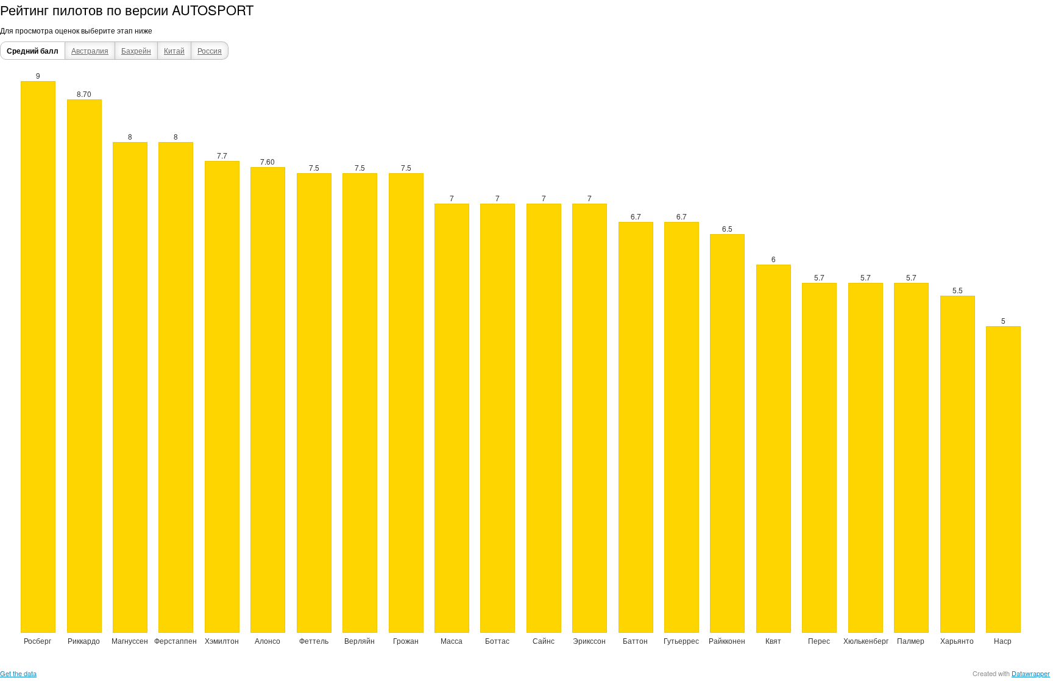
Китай (174, 50)
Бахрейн (136, 50)
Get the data (18, 673)
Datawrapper (1031, 673)
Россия (209, 50)
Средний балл (32, 50)
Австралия (89, 50)
